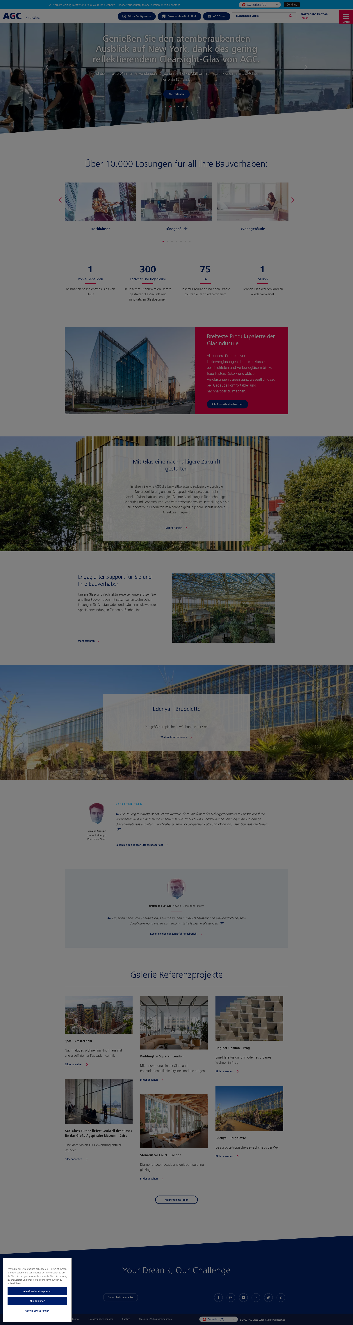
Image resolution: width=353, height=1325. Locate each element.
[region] (37, 1290)
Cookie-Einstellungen (37, 1310)
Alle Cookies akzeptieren (37, 1291)
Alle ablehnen (37, 1301)
